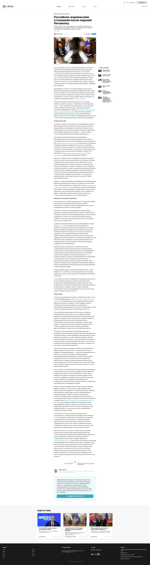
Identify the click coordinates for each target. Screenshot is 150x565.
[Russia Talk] (104, 554)
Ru (145, 6)
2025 (33, 549)
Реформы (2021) (124, 552)
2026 (4, 549)
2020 (4, 555)
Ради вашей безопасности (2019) (127, 554)
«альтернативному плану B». (62, 440)
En (146, 6)
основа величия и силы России (66, 143)
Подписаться (132, 2)
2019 (33, 555)
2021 (33, 553)
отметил (60, 225)
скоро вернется (80, 98)
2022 (4, 553)
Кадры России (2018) (125, 558)
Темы (95, 6)
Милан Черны (59, 33)
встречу (56, 417)
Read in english (57, 30)
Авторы (84, 6)
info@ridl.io (73, 551)
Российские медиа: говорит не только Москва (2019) (131, 556)
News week (71, 6)
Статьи (59, 6)
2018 (4, 557)
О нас (128, 2)
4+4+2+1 (88, 254)
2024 (4, 551)
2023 (33, 551)
